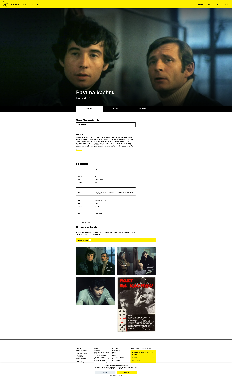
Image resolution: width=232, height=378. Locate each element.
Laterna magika (116, 360)
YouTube (144, 348)
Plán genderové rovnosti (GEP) (101, 362)
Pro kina (116, 108)
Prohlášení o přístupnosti (100, 357)
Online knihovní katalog (118, 357)
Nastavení (105, 372)
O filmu (89, 108)
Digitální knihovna (116, 358)
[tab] (84, 240)
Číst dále (79, 149)
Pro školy (142, 108)
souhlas (118, 367)
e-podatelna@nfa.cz (81, 358)
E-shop (216, 4)
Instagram (138, 348)
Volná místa (97, 350)
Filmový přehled (116, 354)
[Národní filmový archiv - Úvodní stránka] (5, 4)
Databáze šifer (115, 362)
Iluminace (114, 355)
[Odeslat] (152, 357)
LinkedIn (149, 348)
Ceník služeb (97, 354)
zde (121, 375)
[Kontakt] (225, 4)
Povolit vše (126, 372)
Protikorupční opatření (99, 360)
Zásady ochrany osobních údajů (101, 358)
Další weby (201, 4)
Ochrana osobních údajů (136, 360)
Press (209, 4)
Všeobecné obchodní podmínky (101, 352)
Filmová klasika (116, 350)
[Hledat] (227, 4)
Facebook (132, 348)
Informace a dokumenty (100, 355)
